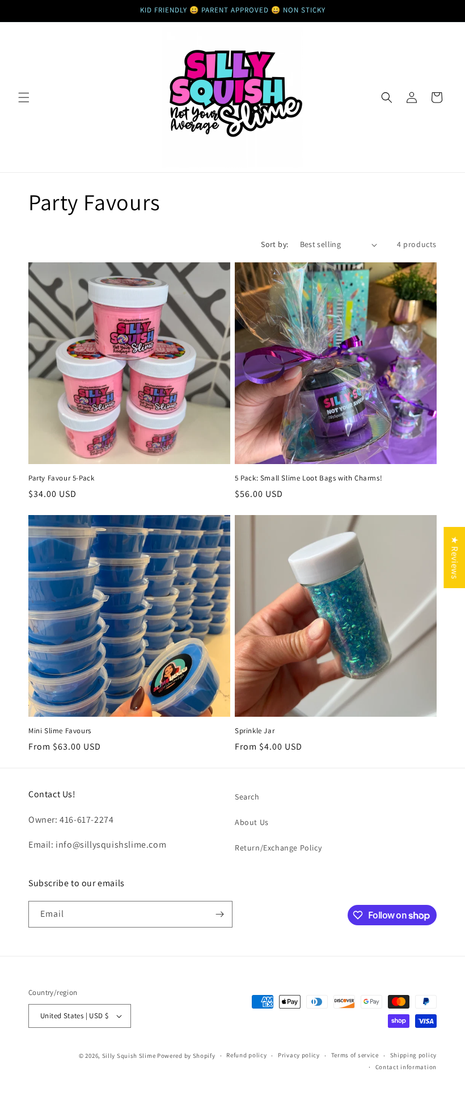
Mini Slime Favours (59, 730)
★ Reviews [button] (454, 557)
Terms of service (355, 1055)
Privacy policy (299, 1055)
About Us (252, 822)
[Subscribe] (219, 914)
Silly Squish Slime (129, 1056)
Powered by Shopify (186, 1056)
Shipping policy (413, 1055)
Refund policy (246, 1055)
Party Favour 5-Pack (61, 478)
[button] (23, 97)
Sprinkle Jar (254, 730)
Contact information (406, 1067)
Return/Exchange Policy (278, 848)
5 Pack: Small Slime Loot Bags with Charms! (308, 478)
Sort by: (274, 244)
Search (247, 797)
